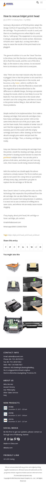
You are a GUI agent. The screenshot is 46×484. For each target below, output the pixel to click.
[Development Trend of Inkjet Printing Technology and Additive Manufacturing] (32, 267)
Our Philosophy (9, 390)
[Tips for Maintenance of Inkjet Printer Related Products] (32, 324)
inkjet (10, 235)
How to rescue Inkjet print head (21, 16)
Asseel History (9, 387)
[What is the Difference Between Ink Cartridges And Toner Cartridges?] (13, 305)
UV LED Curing (9, 459)
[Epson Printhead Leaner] (13, 286)
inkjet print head (18, 235)
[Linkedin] (12, 439)
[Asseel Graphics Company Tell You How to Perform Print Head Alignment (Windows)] (13, 324)
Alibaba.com (8, 448)
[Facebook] (5, 439)
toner (17, 83)
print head (28, 235)
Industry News (18, 20)
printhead (7, 157)
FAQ (5, 395)
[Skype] (18, 439)
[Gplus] (8, 439)
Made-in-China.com (11, 443)
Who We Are (8, 384)
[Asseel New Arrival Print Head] (32, 286)
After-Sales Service (10, 392)
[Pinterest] (15, 439)
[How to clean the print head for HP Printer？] (32, 305)
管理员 (28, 20)
